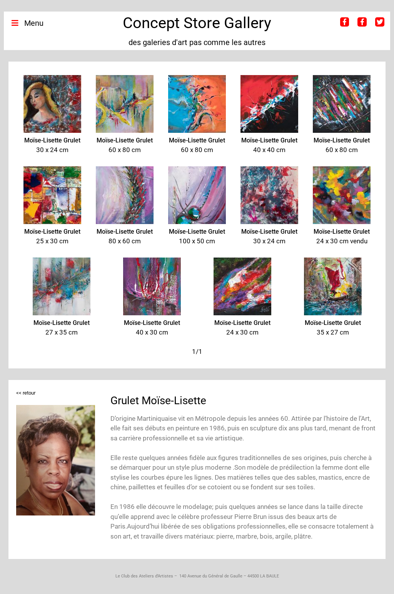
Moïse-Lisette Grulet (52, 140)
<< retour (25, 393)
